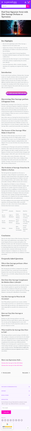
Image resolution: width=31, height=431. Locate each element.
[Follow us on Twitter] (5, 420)
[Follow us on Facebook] (2, 420)
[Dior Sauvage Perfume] (17, 93)
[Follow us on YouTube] (13, 420)
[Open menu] (2, 2)
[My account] (25, 2)
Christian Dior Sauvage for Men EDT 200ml (11, 363)
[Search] (28, 6)
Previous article (7, 372)
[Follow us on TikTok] (16, 420)
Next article (25, 372)
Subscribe (6, 412)
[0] (28, 2)
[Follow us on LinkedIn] (19, 420)
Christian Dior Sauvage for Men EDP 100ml (11, 365)
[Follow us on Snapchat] (22, 420)
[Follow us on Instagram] (8, 420)
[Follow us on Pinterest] (11, 420)
